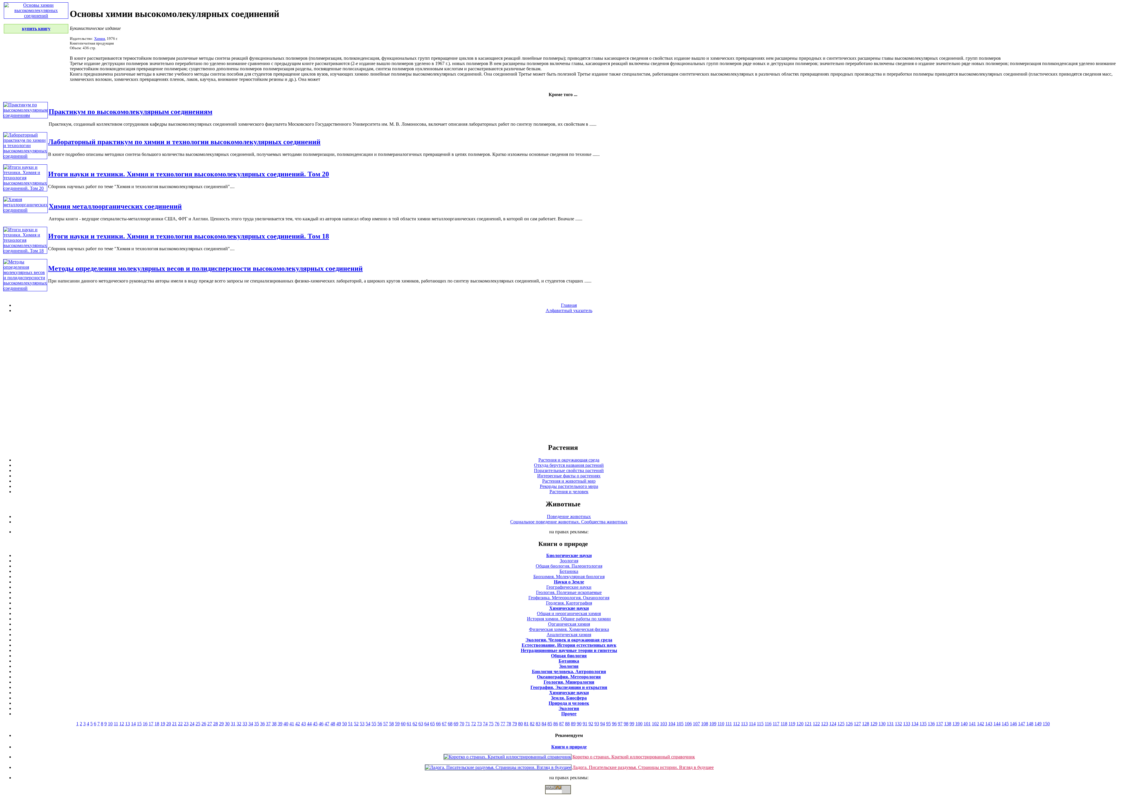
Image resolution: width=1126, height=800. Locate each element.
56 (379, 723)
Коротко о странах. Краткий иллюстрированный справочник (633, 756)
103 (663, 723)
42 (297, 723)
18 (157, 723)
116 (768, 723)
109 (712, 723)
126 (849, 723)
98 (626, 723)
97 (620, 723)
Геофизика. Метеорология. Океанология (568, 597)
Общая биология (569, 655)
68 (450, 723)
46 (321, 723)
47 (327, 723)
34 (250, 723)
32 (239, 723)
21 (174, 723)
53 (362, 723)
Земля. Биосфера (569, 697)
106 (688, 723)
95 (608, 723)
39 (280, 723)
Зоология (569, 560)
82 (532, 723)
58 (391, 723)
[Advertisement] (563, 378)
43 (303, 723)
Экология (569, 708)
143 (988, 723)
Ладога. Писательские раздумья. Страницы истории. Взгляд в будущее (643, 767)
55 (374, 723)
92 (591, 723)
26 (203, 723)
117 (776, 723)
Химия (99, 38)
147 (1021, 723)
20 (168, 723)
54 (368, 723)
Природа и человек (569, 703)
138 (947, 723)
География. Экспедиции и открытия (568, 687)
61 (409, 723)
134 (914, 723)
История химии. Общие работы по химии (569, 618)
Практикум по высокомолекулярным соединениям (130, 111)
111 (728, 723)
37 (268, 723)
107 (696, 723)
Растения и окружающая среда (568, 459)
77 (503, 723)
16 (145, 723)
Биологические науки (569, 555)
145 (1005, 723)
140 (964, 723)
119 (791, 723)
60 (403, 723)
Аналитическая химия (569, 634)
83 (538, 723)
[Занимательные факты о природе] (144, 20)
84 (544, 723)
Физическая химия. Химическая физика (569, 629)
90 (579, 723)
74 (485, 723)
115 (760, 723)
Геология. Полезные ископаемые (569, 592)
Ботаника (568, 571)
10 (110, 723)
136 (931, 723)
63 (420, 723)
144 (996, 723)
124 (832, 723)
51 (350, 723)
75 (491, 723)
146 (1013, 723)
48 (332, 723)
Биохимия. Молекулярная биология (569, 576)
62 (415, 723)
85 (549, 723)
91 (585, 723)
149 (1038, 723)
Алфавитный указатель (569, 310)
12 (121, 723)
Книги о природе (569, 746)
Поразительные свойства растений (569, 470)
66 (438, 723)
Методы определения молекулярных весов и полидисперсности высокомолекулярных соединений (205, 268)
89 (573, 723)
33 (245, 723)
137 (939, 723)
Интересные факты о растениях (569, 475)
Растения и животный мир (569, 481)
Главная (569, 305)
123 (824, 723)
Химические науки (569, 608)
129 (873, 723)
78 (508, 723)
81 (526, 723)
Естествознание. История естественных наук (569, 645)
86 (555, 723)
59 (397, 723)
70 (461, 723)
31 (233, 723)
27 (209, 723)
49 (338, 723)
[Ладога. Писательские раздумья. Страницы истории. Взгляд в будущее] (498, 767)
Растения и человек (569, 491)
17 (151, 723)
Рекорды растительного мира (569, 486)
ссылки (563, 796)
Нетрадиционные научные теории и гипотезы (569, 650)
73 (479, 723)
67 (444, 723)
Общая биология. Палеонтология (569, 566)
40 (286, 723)
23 (186, 723)
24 (192, 723)
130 (882, 723)
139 (955, 723)
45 (315, 723)
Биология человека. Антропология (569, 671)
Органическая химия (569, 624)
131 (890, 723)
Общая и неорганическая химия (569, 613)
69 (456, 723)
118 (784, 723)
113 (744, 723)
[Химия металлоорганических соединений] (25, 209)
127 (857, 723)
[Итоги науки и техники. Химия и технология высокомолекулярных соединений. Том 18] (25, 250)
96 (614, 723)
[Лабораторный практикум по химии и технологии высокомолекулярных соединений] (25, 156)
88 (567, 723)
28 (215, 723)
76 (497, 723)
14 (133, 723)
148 (1029, 723)
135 (923, 723)
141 (972, 723)
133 (906, 723)
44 (309, 723)
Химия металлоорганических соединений (115, 206)
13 (127, 723)
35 (256, 723)
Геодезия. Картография (569, 602)
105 (680, 723)
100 (638, 723)
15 (139, 723)
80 (520, 723)
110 (721, 723)
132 (898, 723)
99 (632, 723)
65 (432, 723)
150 (1046, 723)
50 (344, 723)
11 (116, 723)
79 (514, 723)
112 (736, 723)
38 (274, 723)
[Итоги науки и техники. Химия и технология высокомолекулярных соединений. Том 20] (25, 188)
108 (704, 723)
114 (752, 723)
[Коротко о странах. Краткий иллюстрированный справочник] (507, 756)
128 (865, 723)
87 (561, 723)
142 (980, 723)
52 (356, 723)
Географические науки (568, 587)
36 (262, 723)
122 (816, 723)
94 (602, 723)
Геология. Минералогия (569, 682)
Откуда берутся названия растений (569, 465)
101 (647, 723)
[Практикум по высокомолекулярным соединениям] (25, 115)
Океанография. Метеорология (569, 676)
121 (808, 723)
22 (180, 723)
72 (473, 723)
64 (426, 723)
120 (799, 723)
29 (221, 723)
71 (467, 723)
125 (840, 723)
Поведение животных (569, 516)
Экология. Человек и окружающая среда (568, 639)
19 (162, 723)
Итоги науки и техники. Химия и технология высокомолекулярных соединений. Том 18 (188, 236)
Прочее (568, 713)
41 (291, 723)
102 (655, 723)
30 (227, 723)
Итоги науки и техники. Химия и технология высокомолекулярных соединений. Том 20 (188, 174)
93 (596, 723)
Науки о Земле (569, 581)
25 (198, 723)
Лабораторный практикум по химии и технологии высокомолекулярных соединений (184, 142)
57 (385, 723)
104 (671, 723)
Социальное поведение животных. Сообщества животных (569, 521)
